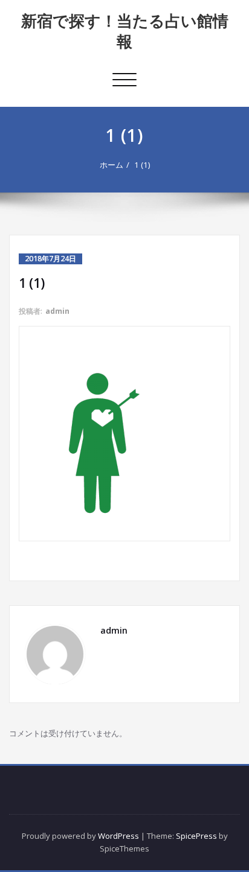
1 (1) (142, 164)
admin (57, 311)
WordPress (118, 835)
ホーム (111, 164)
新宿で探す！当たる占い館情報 (124, 31)
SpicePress (196, 835)
